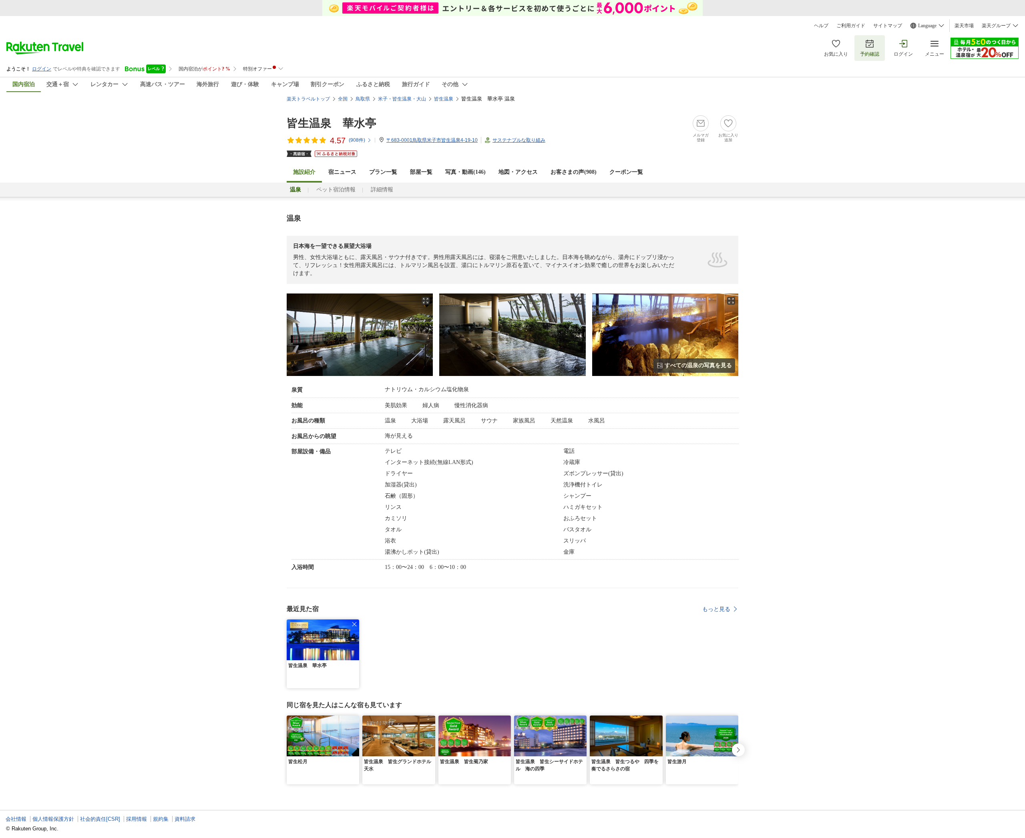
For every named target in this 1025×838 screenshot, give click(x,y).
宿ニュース (342, 172)
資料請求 (185, 819)
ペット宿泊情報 (336, 190)
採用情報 (136, 819)
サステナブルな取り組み (518, 140)
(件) (357, 140)
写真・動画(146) (465, 172)
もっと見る (716, 609)
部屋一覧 (421, 172)
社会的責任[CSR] (100, 819)
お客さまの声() (574, 172)
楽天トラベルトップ (308, 99)
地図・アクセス (518, 172)
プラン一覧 (383, 172)
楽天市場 (964, 25)
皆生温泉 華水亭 (331, 123)
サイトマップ (887, 25)
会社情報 (16, 819)
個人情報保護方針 (53, 819)
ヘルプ (821, 25)
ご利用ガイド (850, 25)
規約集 (161, 819)
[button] (354, 624)
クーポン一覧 (626, 172)
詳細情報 (382, 190)
